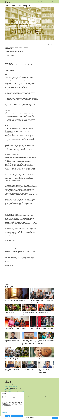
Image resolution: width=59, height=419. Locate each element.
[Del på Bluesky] (53, 44)
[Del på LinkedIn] (49, 44)
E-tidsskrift (37, 1)
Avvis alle (20, 416)
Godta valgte (14, 416)
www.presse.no (34, 401)
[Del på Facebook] (47, 44)
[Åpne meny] (53, 2)
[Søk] (49, 1)
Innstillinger (7, 416)
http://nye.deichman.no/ (18, 267)
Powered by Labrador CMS (29, 417)
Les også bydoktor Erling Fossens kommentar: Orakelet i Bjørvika (17, 273)
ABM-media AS (11, 391)
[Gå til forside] (15, 2)
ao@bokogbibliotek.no (9, 389)
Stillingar (45, 1)
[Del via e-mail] (50, 44)
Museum (22, 391)
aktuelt (6, 284)
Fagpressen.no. (4, 412)
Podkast (41, 1)
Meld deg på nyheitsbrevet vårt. (11, 386)
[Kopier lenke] (52, 44)
